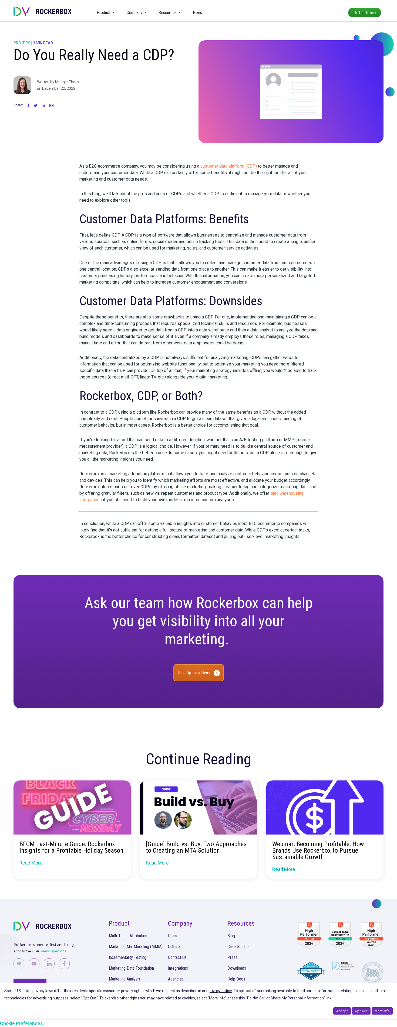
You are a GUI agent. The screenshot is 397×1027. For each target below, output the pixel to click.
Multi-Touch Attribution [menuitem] (128, 935)
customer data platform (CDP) (228, 166)
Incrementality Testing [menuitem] (127, 957)
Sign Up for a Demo (194, 672)
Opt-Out (361, 1011)
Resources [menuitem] (168, 12)
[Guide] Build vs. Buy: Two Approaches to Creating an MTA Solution (196, 847)
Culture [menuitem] (174, 946)
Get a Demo (365, 12)
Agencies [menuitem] (176, 979)
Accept (342, 1011)
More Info (382, 1011)
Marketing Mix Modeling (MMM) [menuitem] (136, 946)
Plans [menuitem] (197, 12)
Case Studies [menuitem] (238, 946)
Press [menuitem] (232, 957)
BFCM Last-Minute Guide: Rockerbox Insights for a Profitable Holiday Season (71, 847)
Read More (30, 863)
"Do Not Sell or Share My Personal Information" (285, 998)
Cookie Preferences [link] (21, 1023)
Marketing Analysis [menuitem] (124, 979)
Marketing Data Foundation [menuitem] (131, 968)
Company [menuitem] (134, 12)
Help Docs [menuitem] (236, 979)
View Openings (53, 951)
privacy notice (220, 991)
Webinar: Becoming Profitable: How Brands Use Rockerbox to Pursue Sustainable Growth (318, 850)
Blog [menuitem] (231, 935)
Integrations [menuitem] (178, 968)
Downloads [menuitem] (236, 968)
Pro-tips (22, 43)
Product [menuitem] (103, 12)
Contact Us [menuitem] (177, 957)
